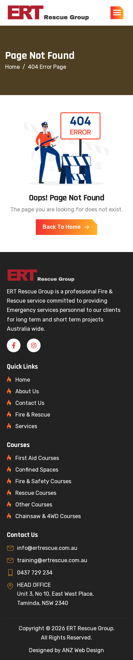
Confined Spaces (36, 469)
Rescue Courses (35, 493)
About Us (27, 391)
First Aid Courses (37, 458)
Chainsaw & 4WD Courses (48, 516)
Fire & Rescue (32, 414)
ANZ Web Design (83, 650)
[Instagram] (34, 345)
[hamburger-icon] (116, 12)
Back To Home (62, 227)
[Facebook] (13, 345)
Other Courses (33, 504)
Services (26, 426)
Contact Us (29, 403)
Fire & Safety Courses (43, 481)
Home (22, 380)
